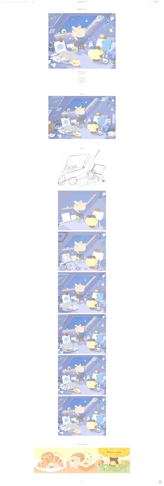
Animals (25, 1)
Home (6, 1)
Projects (33, 1)
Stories (21, 1)
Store (13, 1)
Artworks (17, 1)
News (10, 1)
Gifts (29, 1)
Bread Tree (82, 2)
